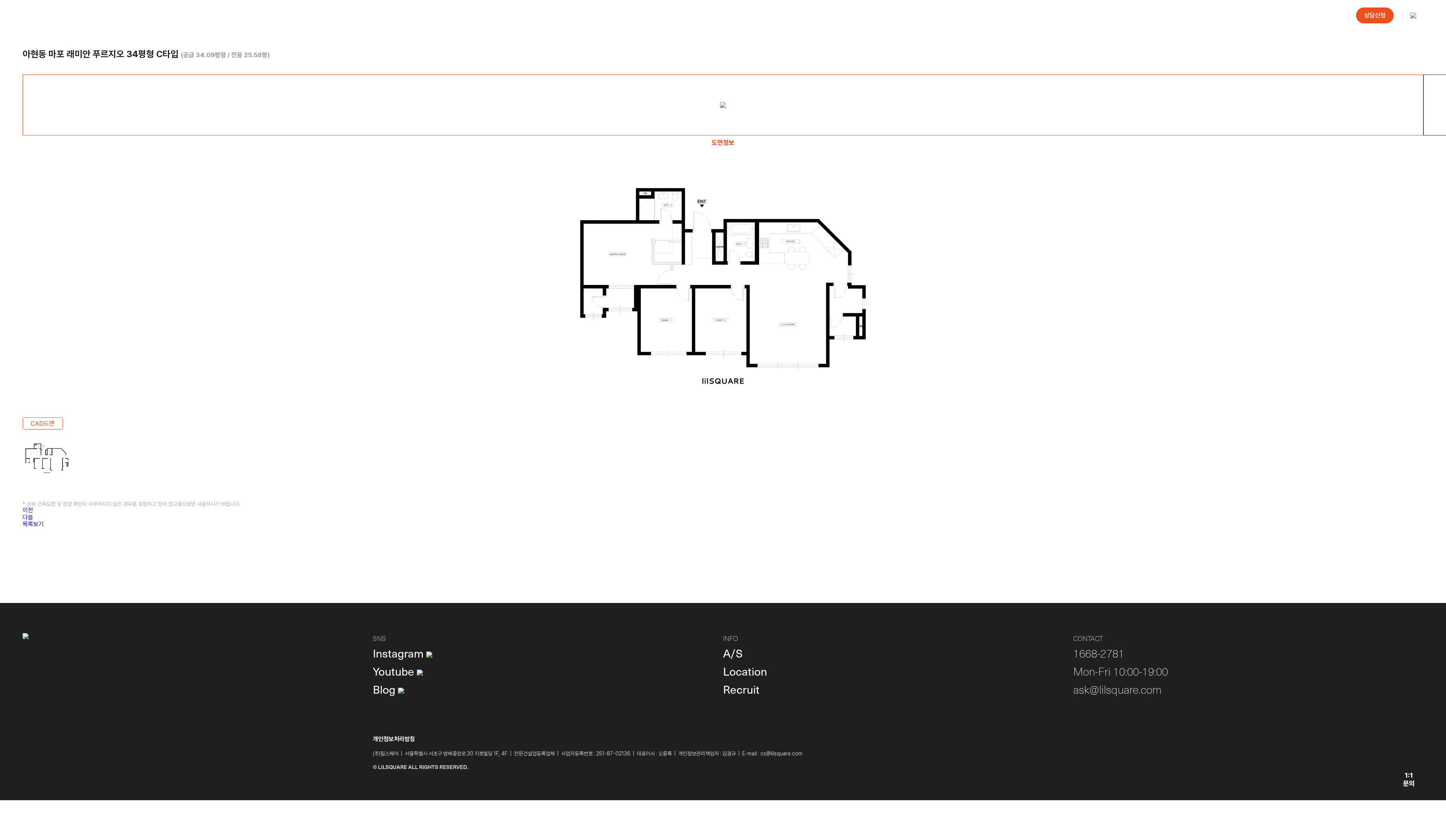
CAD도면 (43, 423)
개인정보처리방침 (394, 739)
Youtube (395, 670)
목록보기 (33, 524)
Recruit (741, 689)
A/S (733, 652)
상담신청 (1374, 15)
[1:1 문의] (1408, 779)
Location (745, 670)
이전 (28, 510)
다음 (28, 517)
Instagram (399, 652)
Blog (385, 689)
